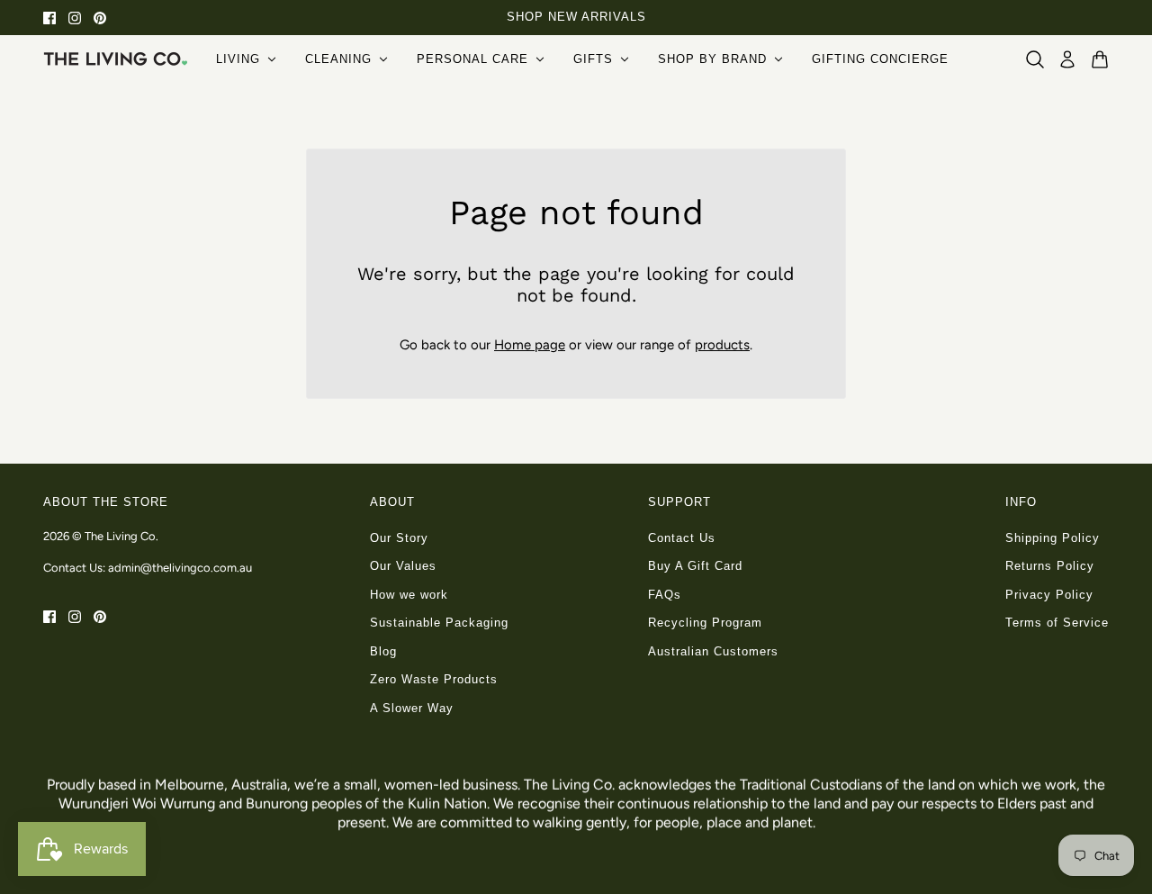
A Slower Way (412, 708)
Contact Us (682, 538)
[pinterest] (99, 17)
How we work (409, 594)
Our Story (399, 538)
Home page (529, 345)
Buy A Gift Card (695, 566)
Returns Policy (1049, 566)
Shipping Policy (1052, 538)
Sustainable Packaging (439, 622)
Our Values (403, 566)
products (722, 345)
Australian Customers (713, 651)
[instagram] (74, 17)
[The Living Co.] (115, 59)
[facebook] (49, 17)
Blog (383, 651)
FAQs (664, 594)
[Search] (1035, 59)
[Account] (1067, 59)
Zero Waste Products (434, 679)
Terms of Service (1057, 622)
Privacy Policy (1049, 594)
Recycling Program (705, 622)
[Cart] (1100, 59)
